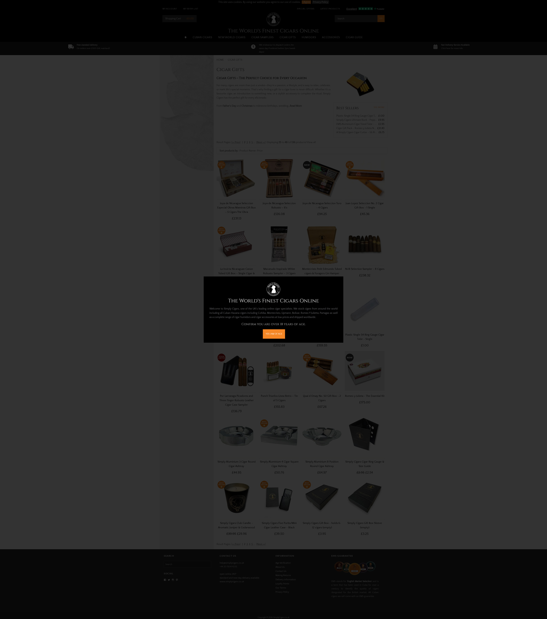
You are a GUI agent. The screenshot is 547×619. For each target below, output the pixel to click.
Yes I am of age (274, 334)
